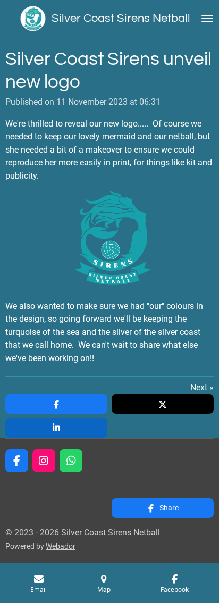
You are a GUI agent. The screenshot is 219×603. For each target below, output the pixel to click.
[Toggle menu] (207, 18)
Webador (60, 546)
